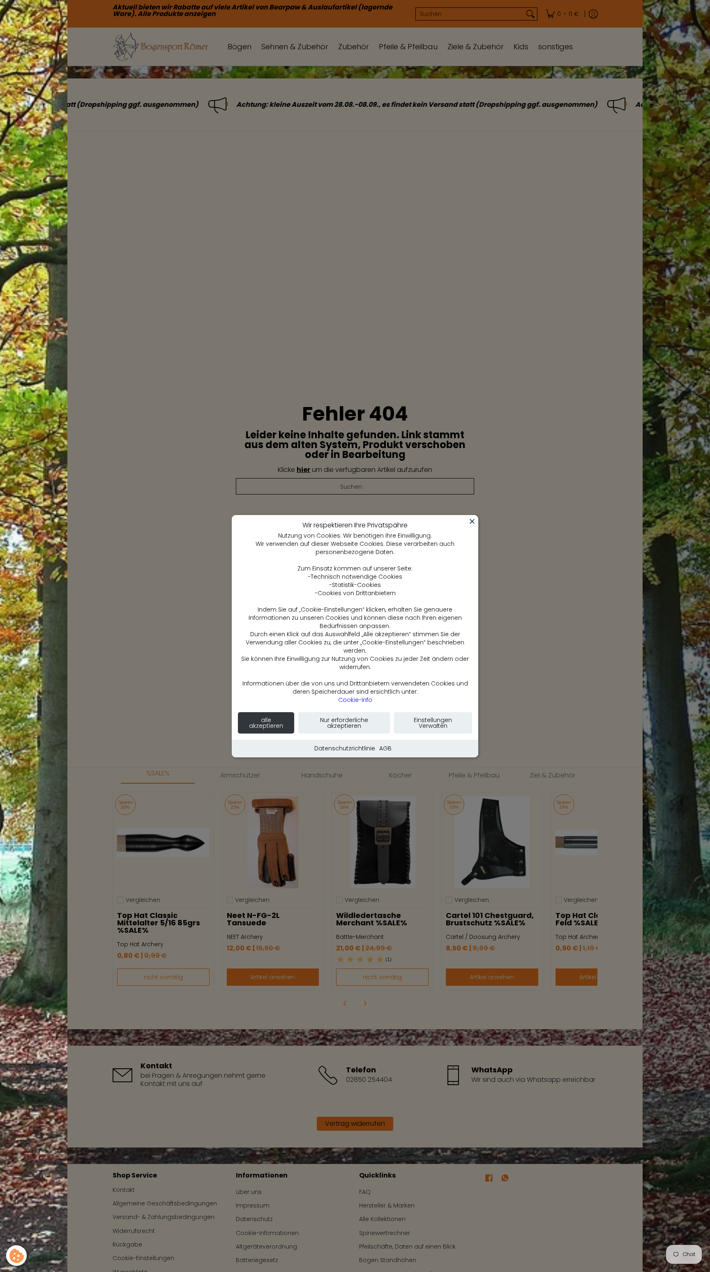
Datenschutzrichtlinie (344, 748)
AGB (385, 748)
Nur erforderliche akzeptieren (344, 723)
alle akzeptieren (266, 723)
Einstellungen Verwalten (433, 723)
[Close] (472, 521)
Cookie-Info (355, 700)
